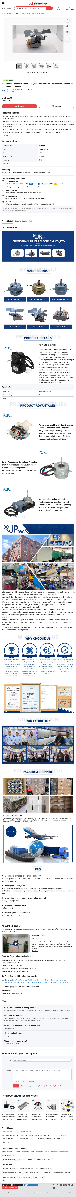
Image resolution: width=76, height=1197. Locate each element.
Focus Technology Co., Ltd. (25, 1192)
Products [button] (18, 8)
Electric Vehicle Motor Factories (12, 1173)
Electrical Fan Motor (9, 1177)
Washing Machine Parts (9, 982)
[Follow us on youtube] (69, 1185)
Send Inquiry (19, 106)
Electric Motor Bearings (25, 1159)
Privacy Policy (66, 1192)
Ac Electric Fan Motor (25, 1177)
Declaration (57, 1192)
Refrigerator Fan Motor (27, 980)
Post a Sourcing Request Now (53, 1086)
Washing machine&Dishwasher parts (30, 1135)
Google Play (17, 1185)
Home (3, 14)
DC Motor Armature (9, 1159)
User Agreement (48, 1192)
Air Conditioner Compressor (57, 980)
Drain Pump (15, 980)
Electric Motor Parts (38, 14)
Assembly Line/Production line (46, 1139)
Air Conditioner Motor (41, 980)
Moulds (56, 982)
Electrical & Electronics (13, 14)
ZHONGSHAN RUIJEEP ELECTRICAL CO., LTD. (19, 89)
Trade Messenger (31, 1185)
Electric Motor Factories (26, 1168)
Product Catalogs (28, 1131)
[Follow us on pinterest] (72, 1185)
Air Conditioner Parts (23, 982)
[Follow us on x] (64, 1185)
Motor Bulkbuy (39, 1177)
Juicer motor (5, 1142)
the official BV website (44, 929)
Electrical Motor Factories (43, 1168)
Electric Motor (26, 14)
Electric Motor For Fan (31, 1173)
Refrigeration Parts (36, 982)
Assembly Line (64, 982)
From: (10, 1060)
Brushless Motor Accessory (43, 1159)
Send (15, 1086)
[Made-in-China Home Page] (38, 3)
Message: (9, 1070)
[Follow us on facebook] (61, 1185)
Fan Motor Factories (9, 1168)
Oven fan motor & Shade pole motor (11, 1135)
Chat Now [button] (57, 106)
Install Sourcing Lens (11, 1188)
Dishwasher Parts (48, 982)
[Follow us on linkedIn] (54, 1188)
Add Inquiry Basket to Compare (38, 72)
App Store (6, 1185)
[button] (3, 3)
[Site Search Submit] (49, 8)
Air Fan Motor (46, 1173)
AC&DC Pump (24, 1139)
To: (11, 1065)
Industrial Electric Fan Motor (62, 1173)
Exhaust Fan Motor (7, 1139)
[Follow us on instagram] (66, 1185)
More (3, 1180)
